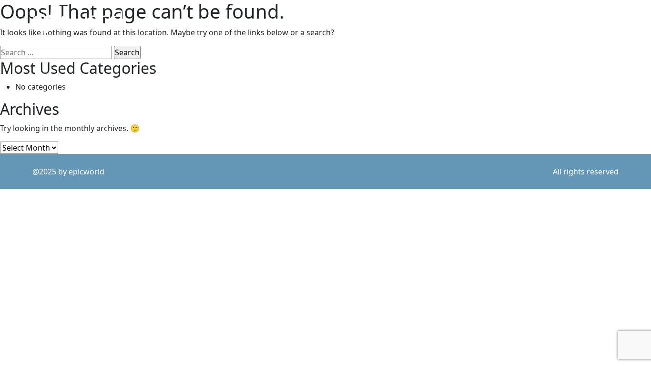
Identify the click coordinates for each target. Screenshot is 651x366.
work (386, 19)
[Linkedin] (550, 19)
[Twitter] (536, 19)
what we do (488, 19)
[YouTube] (592, 19)
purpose (432, 19)
